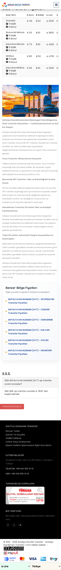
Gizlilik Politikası (13, 438)
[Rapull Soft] (10, 552)
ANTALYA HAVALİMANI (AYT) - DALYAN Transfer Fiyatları (28, 331)
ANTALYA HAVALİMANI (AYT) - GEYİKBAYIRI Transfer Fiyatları (31, 301)
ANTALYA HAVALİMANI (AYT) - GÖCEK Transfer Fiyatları (28, 342)
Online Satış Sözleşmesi (18, 441)
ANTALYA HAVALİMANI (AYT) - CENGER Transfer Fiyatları (29, 311)
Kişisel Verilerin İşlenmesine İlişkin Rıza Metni (28, 445)
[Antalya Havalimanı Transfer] (16, 5)
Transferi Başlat (12, 406)
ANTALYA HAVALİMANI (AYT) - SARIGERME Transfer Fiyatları (30, 321)
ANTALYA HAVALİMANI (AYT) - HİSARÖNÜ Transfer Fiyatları (30, 352)
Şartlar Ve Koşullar (15, 434)
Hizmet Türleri (13, 431)
